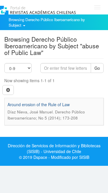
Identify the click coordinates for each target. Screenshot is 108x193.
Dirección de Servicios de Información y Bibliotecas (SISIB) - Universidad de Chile (54, 148)
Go (97, 68)
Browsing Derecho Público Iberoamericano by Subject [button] (47, 22)
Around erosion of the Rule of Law (38, 104)
